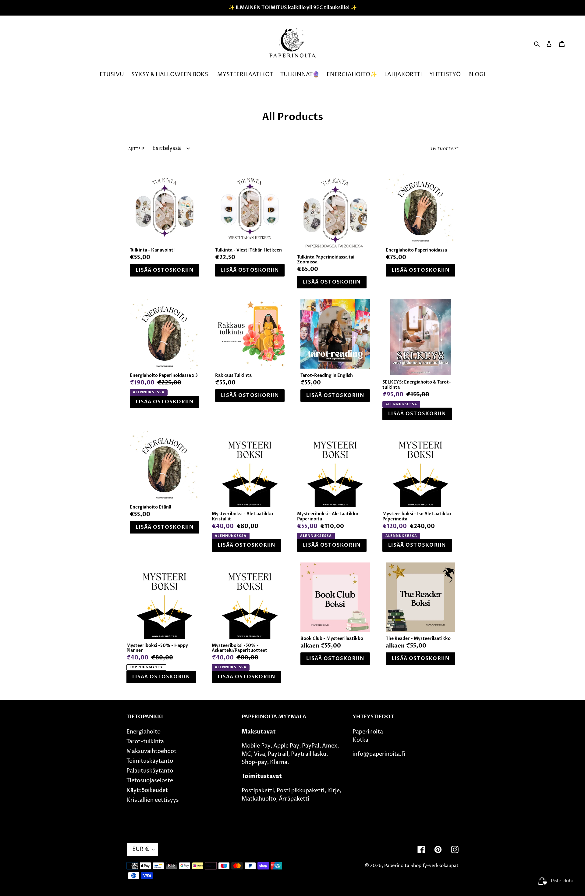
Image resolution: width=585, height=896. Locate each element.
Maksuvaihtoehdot (151, 751)
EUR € (140, 849)
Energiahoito (143, 732)
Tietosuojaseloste (149, 780)
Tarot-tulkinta (145, 741)
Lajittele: (136, 149)
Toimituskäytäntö (149, 761)
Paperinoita (396, 865)
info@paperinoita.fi (379, 754)
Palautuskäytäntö (149, 771)
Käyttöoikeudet (147, 790)
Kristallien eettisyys (152, 800)
